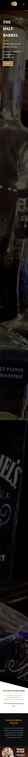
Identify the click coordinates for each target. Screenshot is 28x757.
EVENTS (8, 63)
